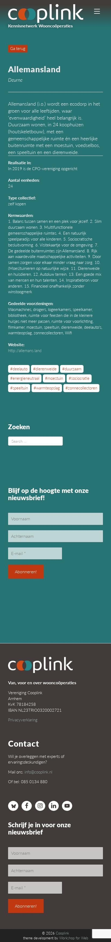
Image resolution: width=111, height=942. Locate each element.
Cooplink (62, 933)
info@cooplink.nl (38, 772)
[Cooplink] (50, 12)
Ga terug (17, 48)
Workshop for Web (73, 938)
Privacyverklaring (22, 719)
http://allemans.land (24, 350)
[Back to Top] (96, 923)
